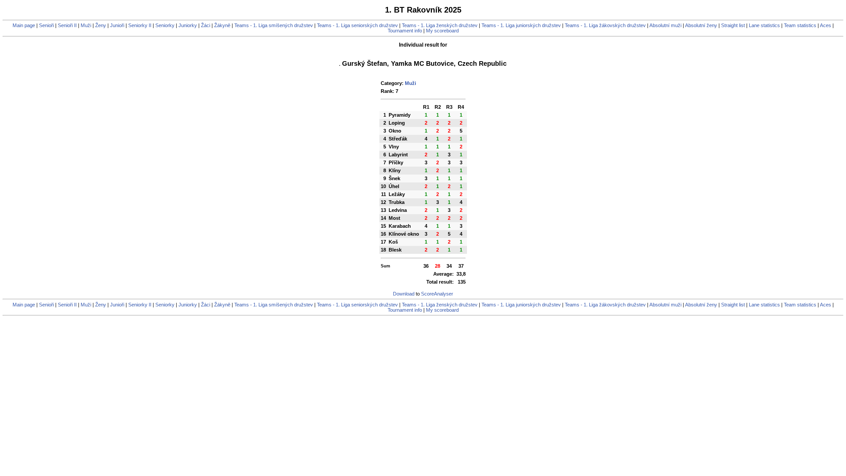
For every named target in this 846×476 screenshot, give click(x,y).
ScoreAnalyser (437, 294)
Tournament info (405, 30)
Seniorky (164, 25)
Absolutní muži (665, 25)
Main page (24, 25)
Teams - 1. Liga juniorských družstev (521, 25)
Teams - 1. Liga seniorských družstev (357, 25)
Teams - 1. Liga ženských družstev (440, 25)
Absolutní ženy (701, 25)
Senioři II (67, 25)
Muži (86, 25)
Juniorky (187, 25)
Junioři (117, 25)
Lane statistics (764, 25)
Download (403, 294)
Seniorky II (139, 25)
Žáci (205, 25)
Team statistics (800, 25)
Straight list (733, 25)
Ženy (100, 25)
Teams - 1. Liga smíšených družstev (273, 25)
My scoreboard (442, 30)
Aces (825, 25)
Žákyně (222, 25)
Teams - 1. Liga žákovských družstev (605, 25)
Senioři (46, 25)
